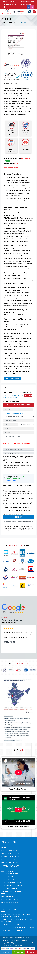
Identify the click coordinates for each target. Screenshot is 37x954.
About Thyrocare (19, 937)
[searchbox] (18, 514)
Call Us (7, 952)
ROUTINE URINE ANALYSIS (9, 863)
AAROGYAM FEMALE (8, 880)
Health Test (12, 22)
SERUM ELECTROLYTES (8, 860)
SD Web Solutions (18, 945)
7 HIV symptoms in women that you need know (18, 927)
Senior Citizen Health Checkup (25, 1)
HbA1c (3, 847)
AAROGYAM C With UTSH (10, 888)
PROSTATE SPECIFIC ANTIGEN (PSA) (12, 856)
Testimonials (24, 940)
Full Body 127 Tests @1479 (25, 4)
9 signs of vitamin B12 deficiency (13, 930)
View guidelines (11, 480)
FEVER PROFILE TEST (8, 896)
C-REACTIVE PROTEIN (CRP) (10, 853)
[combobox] (18, 513)
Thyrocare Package (7, 937)
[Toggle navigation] (29, 11)
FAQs (27, 937)
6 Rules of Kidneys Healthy (11, 924)
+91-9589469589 (9, 7)
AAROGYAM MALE (7, 877)
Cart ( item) (22, 7)
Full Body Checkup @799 (9, 1)
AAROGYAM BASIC (7, 871)
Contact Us (5, 940)
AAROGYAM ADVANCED (9, 874)
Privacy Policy (26, 521)
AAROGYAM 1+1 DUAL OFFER (11, 885)
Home (3, 22)
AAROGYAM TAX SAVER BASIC (11, 883)
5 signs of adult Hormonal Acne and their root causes (16, 920)
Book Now (31, 952)
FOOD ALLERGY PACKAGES (9, 900)
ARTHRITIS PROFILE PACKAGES (11, 906)
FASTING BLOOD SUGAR (9, 850)
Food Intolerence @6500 (9, 4)
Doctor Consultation (16, 477)
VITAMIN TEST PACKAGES (9, 903)
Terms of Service (14, 940)
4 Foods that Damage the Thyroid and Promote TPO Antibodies (15, 915)
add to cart (28, 395)
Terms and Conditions (18, 523)
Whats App (19, 952)
